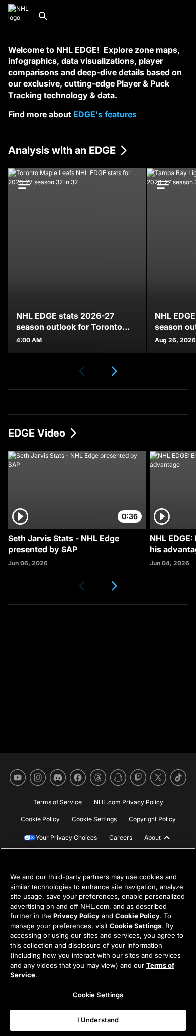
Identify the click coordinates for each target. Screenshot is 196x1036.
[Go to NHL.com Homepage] (18, 16)
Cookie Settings (135, 926)
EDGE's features (105, 114)
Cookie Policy (137, 916)
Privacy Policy (76, 916)
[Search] (43, 16)
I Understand (98, 1020)
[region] (98, 942)
